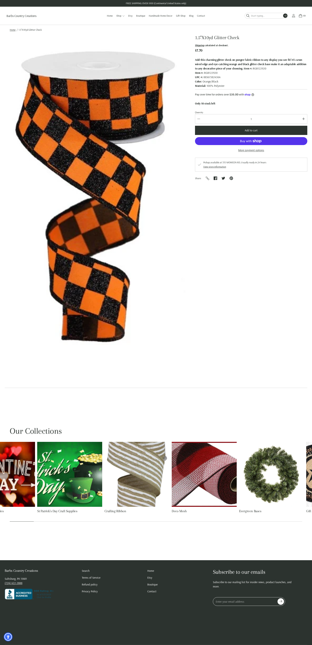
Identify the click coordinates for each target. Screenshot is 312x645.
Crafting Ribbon (222, 511)
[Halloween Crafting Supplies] (42, 474)
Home (13, 29)
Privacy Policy (90, 591)
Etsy (149, 577)
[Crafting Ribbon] (244, 474)
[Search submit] (285, 15)
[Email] (207, 178)
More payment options (251, 150)
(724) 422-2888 (13, 583)
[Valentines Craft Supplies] (109, 474)
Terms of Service (91, 577)
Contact (151, 591)
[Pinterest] (231, 178)
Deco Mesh (286, 511)
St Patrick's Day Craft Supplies (164, 511)
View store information (214, 166)
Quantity (199, 112)
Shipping (199, 45)
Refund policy (90, 584)
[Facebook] (215, 178)
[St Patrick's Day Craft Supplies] (176, 474)
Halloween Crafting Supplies (29, 511)
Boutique (152, 584)
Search (86, 570)
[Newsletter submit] (281, 601)
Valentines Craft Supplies (94, 511)
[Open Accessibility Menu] (8, 636)
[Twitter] (223, 178)
